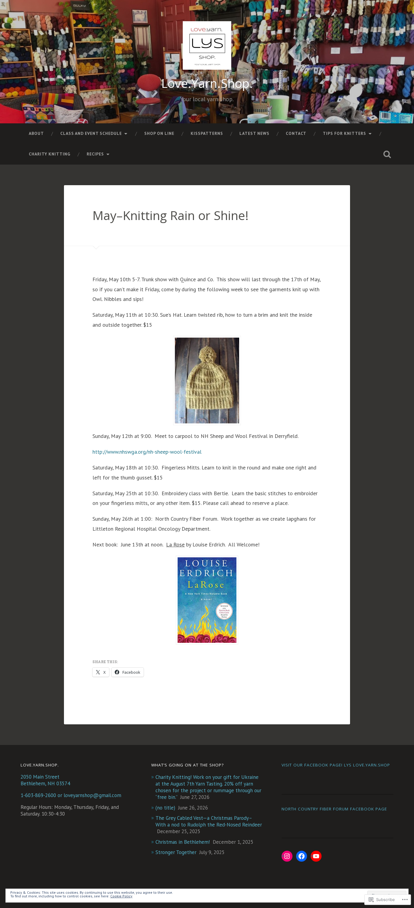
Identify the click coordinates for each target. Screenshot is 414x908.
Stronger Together (175, 852)
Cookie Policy (121, 896)
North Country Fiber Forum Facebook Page (334, 809)
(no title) (165, 807)
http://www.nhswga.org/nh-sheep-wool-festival (147, 451)
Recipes (95, 154)
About (36, 133)
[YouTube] (316, 856)
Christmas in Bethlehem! (182, 842)
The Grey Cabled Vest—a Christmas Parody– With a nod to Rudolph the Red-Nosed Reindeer (208, 821)
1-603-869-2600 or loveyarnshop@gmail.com (71, 795)
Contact (296, 133)
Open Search (387, 154)
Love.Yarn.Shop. (207, 83)
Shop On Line (159, 133)
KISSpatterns (207, 133)
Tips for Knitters (344, 133)
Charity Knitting (49, 154)
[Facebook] (301, 856)
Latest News (254, 133)
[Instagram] (287, 856)
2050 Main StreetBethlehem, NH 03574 (45, 780)
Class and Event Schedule (91, 133)
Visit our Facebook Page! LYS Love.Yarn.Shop (336, 765)
